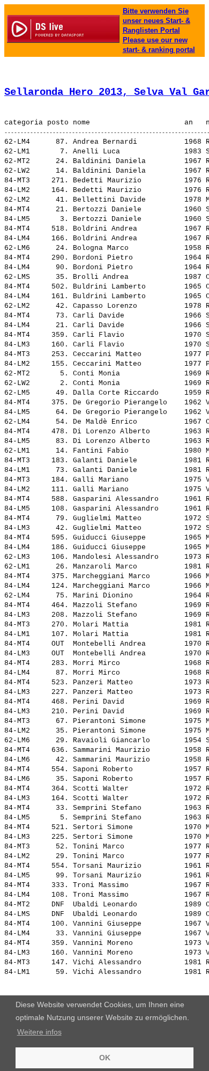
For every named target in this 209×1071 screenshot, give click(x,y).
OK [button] (104, 1057)
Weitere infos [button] (39, 1032)
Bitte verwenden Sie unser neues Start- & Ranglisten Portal (156, 20)
